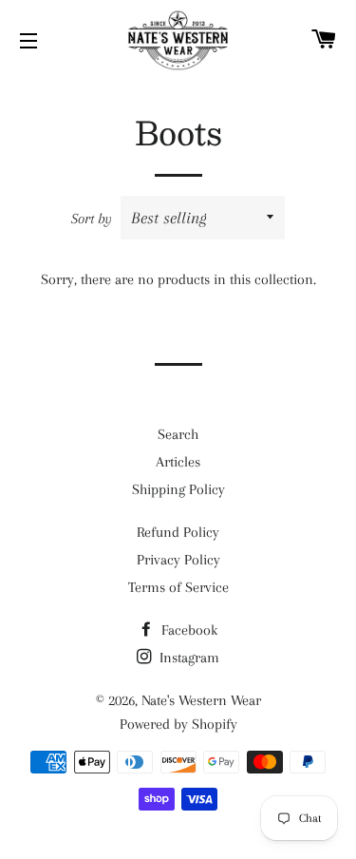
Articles (178, 461)
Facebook (187, 630)
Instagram (187, 657)
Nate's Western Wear (201, 700)
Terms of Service (178, 587)
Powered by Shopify (178, 724)
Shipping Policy (178, 489)
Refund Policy (178, 532)
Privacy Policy (178, 559)
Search (178, 434)
